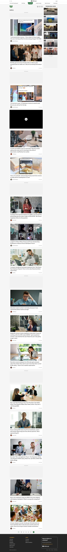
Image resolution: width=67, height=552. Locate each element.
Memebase (11, 542)
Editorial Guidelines (29, 542)
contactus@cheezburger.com (47, 544)
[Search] (11, 1)
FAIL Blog (11, 540)
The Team (27, 539)
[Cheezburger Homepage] (34, 1)
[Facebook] (40, 6)
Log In (56, 1)
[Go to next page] (33, 532)
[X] (42, 6)
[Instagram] (38, 6)
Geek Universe (12, 545)
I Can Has (11, 539)
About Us (27, 540)
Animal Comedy (12, 543)
